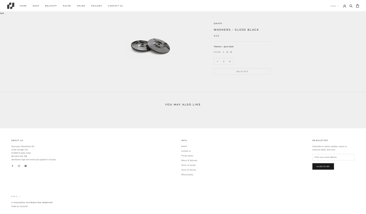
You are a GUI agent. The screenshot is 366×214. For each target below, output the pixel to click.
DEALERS (96, 6)
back (2, 13)
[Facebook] (223, 52)
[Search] (351, 5)
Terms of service (188, 165)
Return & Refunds (189, 160)
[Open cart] (357, 5)
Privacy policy (187, 155)
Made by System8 (19, 206)
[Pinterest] (231, 52)
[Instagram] (19, 165)
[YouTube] (26, 165)
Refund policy (187, 174)
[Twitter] (227, 52)
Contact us (115, 6)
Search (184, 146)
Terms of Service (188, 170)
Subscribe (323, 166)
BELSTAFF (51, 6)
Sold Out (242, 71)
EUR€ (333, 6)
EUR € (14, 196)
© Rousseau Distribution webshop (32, 203)
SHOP (36, 6)
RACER (67, 6)
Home (23, 6)
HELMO (81, 6)
